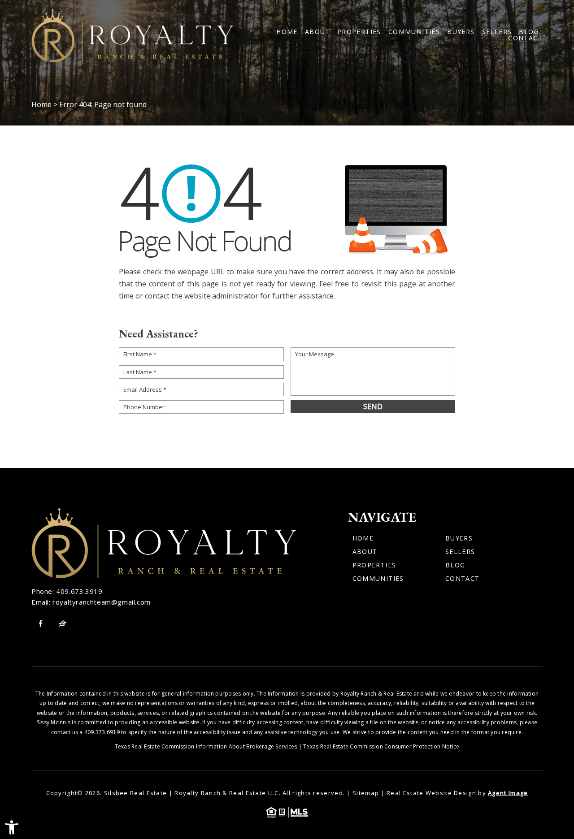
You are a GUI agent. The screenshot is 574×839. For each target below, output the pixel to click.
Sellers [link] (497, 32)
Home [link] (287, 32)
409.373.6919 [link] (102, 732)
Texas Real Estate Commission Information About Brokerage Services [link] (206, 746)
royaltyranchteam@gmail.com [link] (101, 601)
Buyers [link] (460, 32)
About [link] (317, 32)
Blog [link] (529, 32)
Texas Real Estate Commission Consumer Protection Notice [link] (381, 746)
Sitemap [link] (365, 793)
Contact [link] (525, 38)
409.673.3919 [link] (79, 591)
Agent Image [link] (508, 793)
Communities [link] (414, 32)
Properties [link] (359, 32)
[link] (11, 827)
